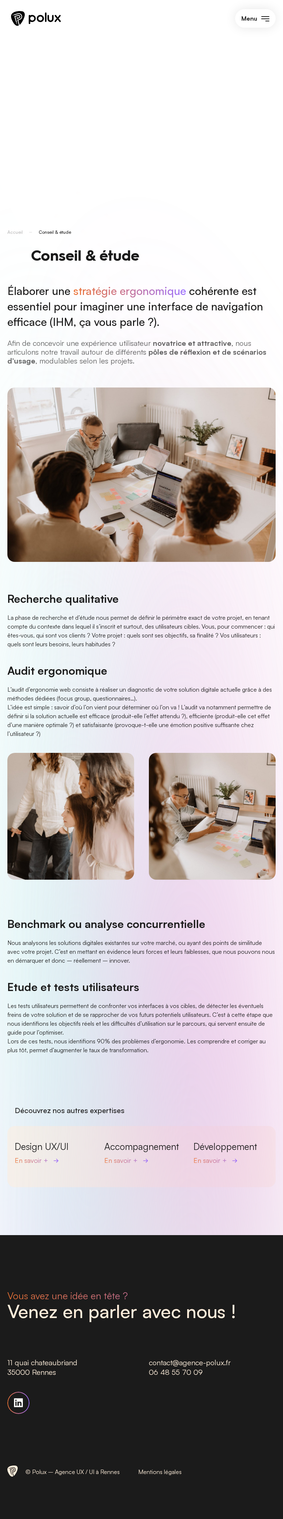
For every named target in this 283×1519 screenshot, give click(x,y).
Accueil (15, 232)
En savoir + (32, 1160)
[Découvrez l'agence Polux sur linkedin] (18, 1403)
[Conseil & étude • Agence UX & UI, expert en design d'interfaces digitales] (36, 23)
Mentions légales (160, 1471)
